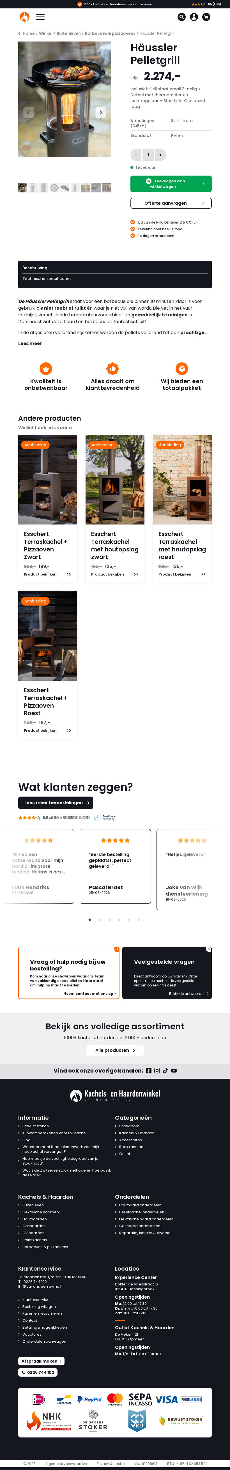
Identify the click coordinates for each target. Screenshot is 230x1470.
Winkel (45, 33)
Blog (26, 1140)
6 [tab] (139, 920)
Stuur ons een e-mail (39, 1286)
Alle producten (112, 1050)
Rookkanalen (131, 1147)
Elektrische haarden (40, 1212)
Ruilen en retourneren (42, 1313)
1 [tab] (90, 920)
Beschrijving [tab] (34, 268)
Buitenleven (69, 33)
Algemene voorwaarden (66, 1464)
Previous (23, 111)
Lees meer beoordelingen (53, 802)
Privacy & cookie (111, 1464)
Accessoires (130, 1140)
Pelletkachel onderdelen (141, 1212)
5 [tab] (129, 920)
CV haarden (33, 1233)
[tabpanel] (115, 866)
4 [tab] (119, 920)
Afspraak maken (40, 1361)
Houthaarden (34, 1219)
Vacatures (32, 1334)
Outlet (124, 1154)
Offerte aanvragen (165, 203)
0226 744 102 (32, 1282)
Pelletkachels (34, 1240)
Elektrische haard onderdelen (146, 1219)
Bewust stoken (35, 1126)
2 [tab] (99, 920)
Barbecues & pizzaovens (110, 33)
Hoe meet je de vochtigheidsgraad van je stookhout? (60, 1161)
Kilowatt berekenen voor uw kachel (54, 1133)
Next (98, 111)
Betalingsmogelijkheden (44, 1327)
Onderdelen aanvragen (44, 1341)
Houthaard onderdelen (140, 1205)
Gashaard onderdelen (139, 1226)
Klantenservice (36, 1300)
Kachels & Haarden (137, 1133)
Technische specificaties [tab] (47, 278)
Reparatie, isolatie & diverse (145, 1233)
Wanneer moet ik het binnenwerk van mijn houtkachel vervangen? (60, 1149)
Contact (29, 1320)
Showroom (129, 1126)
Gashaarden (34, 1226)
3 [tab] (109, 920)
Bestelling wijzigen (39, 1307)
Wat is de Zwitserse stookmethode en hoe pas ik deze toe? (66, 1173)
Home (29, 33)
